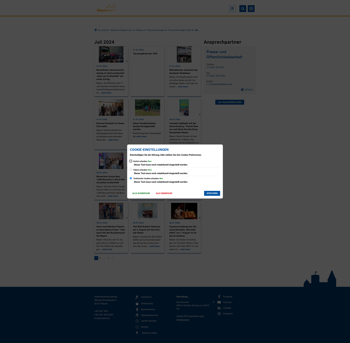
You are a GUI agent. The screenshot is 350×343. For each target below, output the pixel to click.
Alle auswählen (141, 193)
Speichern (212, 193)
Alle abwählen (164, 193)
